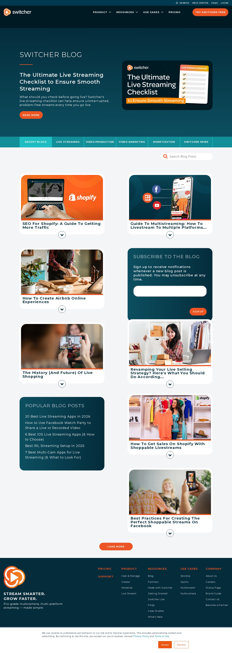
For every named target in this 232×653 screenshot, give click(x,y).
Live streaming (68, 142)
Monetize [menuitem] (126, 587)
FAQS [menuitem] (215, 3)
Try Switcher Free (210, 12)
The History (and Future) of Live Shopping (57, 374)
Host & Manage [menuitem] (130, 576)
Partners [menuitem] (153, 582)
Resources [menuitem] (157, 568)
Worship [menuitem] (185, 576)
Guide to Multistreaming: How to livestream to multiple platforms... (168, 225)
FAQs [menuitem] (151, 605)
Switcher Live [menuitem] (156, 599)
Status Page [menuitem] (213, 587)
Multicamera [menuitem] (188, 593)
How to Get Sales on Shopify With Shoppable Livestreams (167, 445)
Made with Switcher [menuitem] (160, 587)
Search (184, 3)
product (100, 12)
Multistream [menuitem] (188, 587)
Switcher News (196, 142)
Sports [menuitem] (184, 582)
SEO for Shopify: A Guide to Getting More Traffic (61, 225)
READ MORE (31, 115)
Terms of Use (162, 636)
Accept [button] (165, 644)
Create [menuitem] (125, 582)
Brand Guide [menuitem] (213, 593)
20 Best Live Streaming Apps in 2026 (57, 416)
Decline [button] (181, 644)
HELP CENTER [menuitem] (200, 3)
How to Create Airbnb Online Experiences (54, 300)
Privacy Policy (141, 636)
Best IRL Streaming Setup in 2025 (55, 446)
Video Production (100, 142)
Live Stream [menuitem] (128, 593)
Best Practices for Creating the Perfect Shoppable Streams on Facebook (165, 522)
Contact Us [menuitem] (212, 599)
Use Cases (151, 12)
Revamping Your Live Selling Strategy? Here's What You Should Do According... (167, 373)
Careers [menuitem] (210, 582)
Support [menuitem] (105, 576)
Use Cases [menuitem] (189, 568)
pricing (175, 12)
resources (125, 12)
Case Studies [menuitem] (156, 611)
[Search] (165, 156)
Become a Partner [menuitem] (217, 605)
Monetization (164, 142)
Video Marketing (132, 142)
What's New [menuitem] (155, 617)
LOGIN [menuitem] (224, 3)
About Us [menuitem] (211, 576)
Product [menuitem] (129, 568)
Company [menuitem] (213, 568)
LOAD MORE (115, 546)
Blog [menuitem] (151, 576)
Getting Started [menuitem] (157, 593)
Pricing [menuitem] (104, 568)
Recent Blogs (36, 142)
